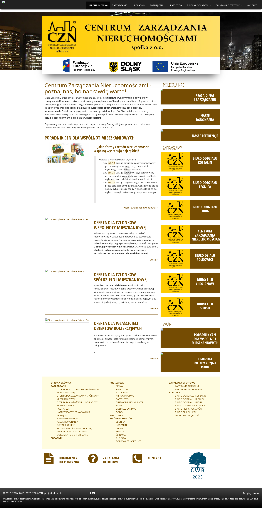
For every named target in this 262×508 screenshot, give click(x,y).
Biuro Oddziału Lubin (205, 208)
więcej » (154, 259)
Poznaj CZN (158, 6)
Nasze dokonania (205, 117)
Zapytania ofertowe (229, 6)
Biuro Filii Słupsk (205, 305)
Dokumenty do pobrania (72, 434)
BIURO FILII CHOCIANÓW (188, 408)
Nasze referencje (205, 135)
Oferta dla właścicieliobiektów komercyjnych (118, 325)
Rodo (119, 412)
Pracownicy (123, 389)
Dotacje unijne (66, 424)
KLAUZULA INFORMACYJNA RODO (205, 362)
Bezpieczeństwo (126, 408)
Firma (119, 385)
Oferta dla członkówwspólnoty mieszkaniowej (120, 225)
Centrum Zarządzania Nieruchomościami (207, 235)
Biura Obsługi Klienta (129, 402)
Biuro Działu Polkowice (205, 257)
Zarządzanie (121, 6)
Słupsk (120, 431)
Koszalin (121, 424)
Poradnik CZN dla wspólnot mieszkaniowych (205, 338)
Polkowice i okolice (128, 441)
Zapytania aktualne (187, 385)
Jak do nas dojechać (187, 415)
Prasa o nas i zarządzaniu (205, 97)
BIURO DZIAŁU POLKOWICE (190, 405)
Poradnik (139, 5)
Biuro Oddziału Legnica (205, 184)
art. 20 (111, 172)
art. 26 (111, 182)
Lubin (119, 428)
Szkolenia (122, 392)
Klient (120, 405)
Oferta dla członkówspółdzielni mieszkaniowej (121, 277)
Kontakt (253, 6)
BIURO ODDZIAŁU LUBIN (188, 402)
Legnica (120, 421)
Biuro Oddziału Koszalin (205, 160)
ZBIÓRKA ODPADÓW (199, 6)
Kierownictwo (125, 395)
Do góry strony (251, 493)
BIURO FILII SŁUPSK (185, 412)
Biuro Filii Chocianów (205, 281)
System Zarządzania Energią (74, 428)
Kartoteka (176, 5)
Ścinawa (121, 434)
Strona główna (98, 5)
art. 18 (111, 162)
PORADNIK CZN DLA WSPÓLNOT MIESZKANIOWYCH (89, 138)
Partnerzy (122, 398)
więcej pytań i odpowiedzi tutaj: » (141, 207)
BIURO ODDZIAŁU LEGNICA (189, 398)
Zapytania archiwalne (188, 389)
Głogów (121, 437)
